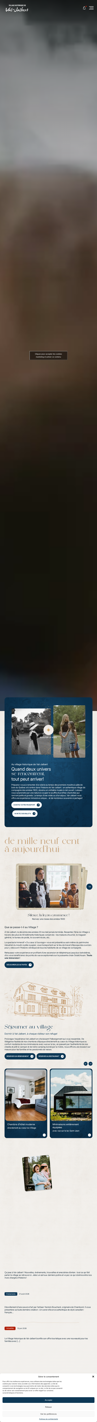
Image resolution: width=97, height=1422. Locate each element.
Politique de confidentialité (48, 1419)
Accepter (48, 1400)
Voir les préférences (48, 1414)
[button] (93, 1376)
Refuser (48, 1407)
